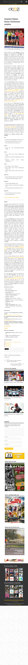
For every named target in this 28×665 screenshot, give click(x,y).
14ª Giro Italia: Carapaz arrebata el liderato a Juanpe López (14, 360)
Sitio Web (6, 444)
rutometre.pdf (8, 344)
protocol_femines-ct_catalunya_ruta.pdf (13, 342)
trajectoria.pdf (8, 346)
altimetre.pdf (8, 343)
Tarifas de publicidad (17, 604)
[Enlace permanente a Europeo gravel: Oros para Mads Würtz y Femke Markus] (14, 396)
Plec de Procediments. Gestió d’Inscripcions (12, 315)
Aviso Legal (22, 603)
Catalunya (7, 26)
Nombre (6, 436)
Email (6, 440)
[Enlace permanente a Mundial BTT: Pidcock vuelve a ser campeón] (14, 380)
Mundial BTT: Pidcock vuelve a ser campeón (13, 382)
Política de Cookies (11, 604)
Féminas (11, 26)
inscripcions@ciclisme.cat (9, 320)
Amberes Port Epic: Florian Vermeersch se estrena (15, 364)
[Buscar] (21, 2)
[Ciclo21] (13, 10)
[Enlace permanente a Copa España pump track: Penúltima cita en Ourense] (14, 412)
